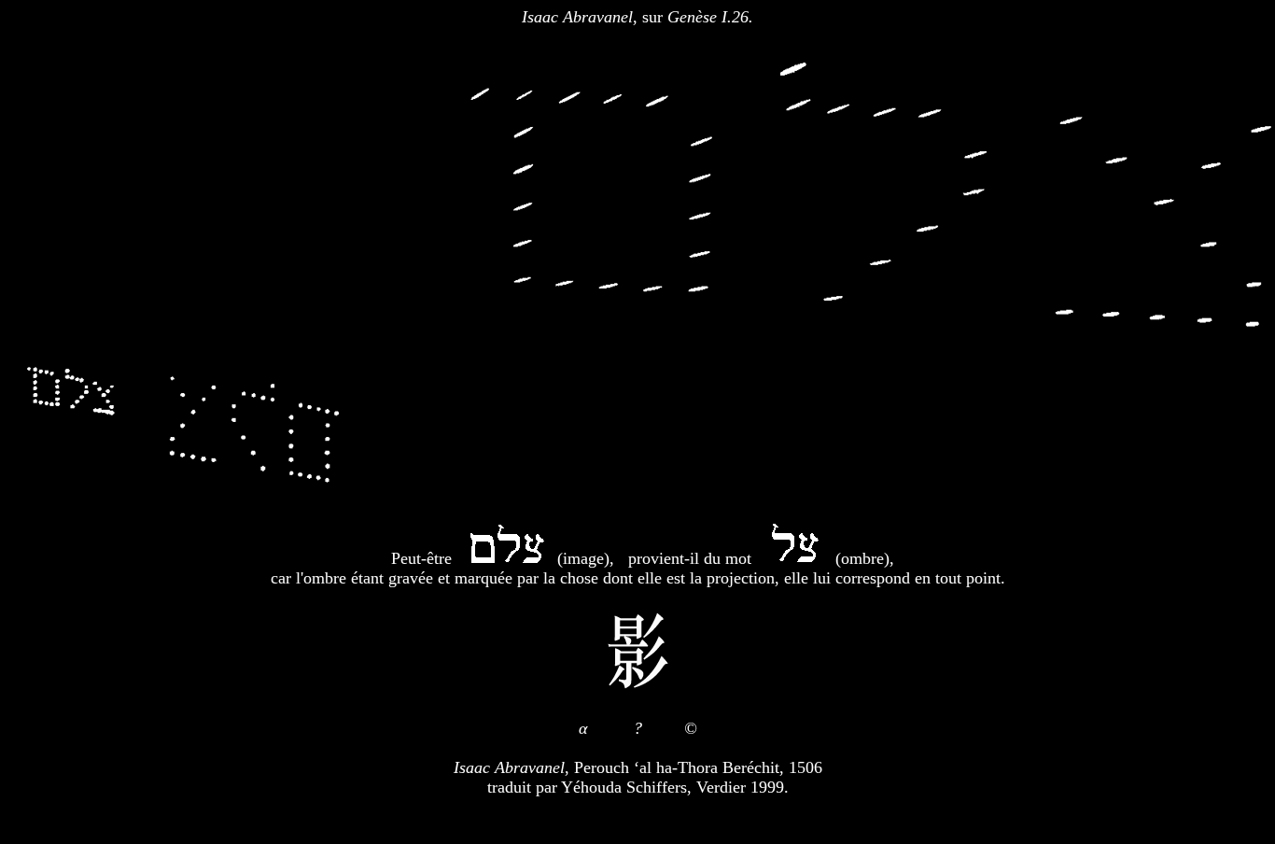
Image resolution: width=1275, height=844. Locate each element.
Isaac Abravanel (577, 16)
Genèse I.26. (710, 16)
